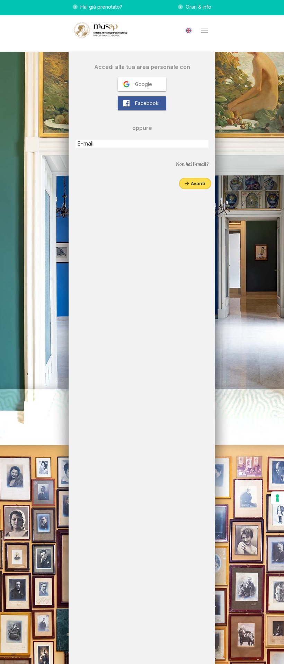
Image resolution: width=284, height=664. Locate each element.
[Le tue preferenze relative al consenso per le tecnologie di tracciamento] (277, 498)
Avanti (197, 183)
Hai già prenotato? (100, 7)
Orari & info (197, 7)
